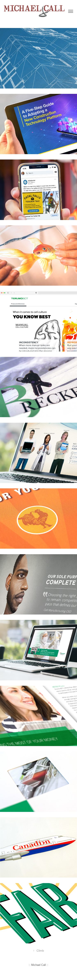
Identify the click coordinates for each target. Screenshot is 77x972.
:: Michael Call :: (38, 964)
